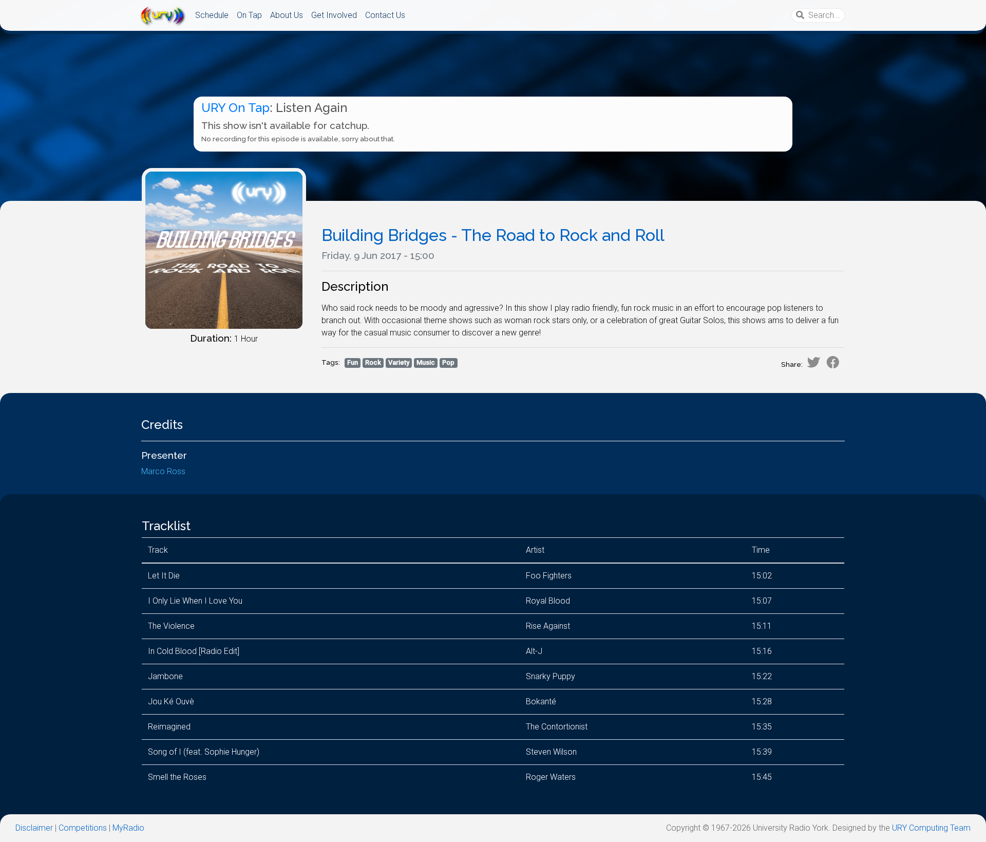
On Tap (249, 15)
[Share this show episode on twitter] (813, 362)
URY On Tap (235, 107)
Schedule (212, 15)
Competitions (83, 828)
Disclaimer (34, 828)
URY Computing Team (931, 828)
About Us (286, 15)
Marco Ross (163, 471)
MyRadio (128, 828)
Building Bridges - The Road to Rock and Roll (493, 235)
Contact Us (385, 15)
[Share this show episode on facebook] (833, 362)
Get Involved (334, 15)
